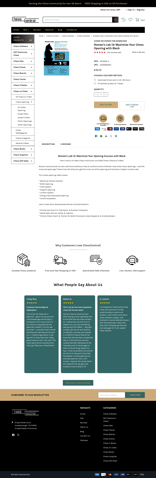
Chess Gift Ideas (21, 161)
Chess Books (19, 149)
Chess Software (20, 46)
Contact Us (72, 30)
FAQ (25, 30)
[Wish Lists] (131, 20)
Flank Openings (25, 121)
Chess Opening (22, 102)
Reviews (37, 30)
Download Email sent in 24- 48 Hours (114, 80)
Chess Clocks (19, 79)
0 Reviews (66, 144)
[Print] (106, 136)
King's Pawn (23, 114)
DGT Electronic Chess (20, 53)
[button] (132, 106)
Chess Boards (19, 73)
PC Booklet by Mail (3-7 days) (110, 83)
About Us (49, 30)
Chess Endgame (23, 138)
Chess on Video (20, 91)
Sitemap (84, 440)
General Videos (22, 143)
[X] (111, 136)
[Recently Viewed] (124, 20)
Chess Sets (18, 61)
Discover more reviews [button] (78, 382)
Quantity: (99, 89)
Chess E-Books (20, 85)
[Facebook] (96, 136)
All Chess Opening (22, 108)
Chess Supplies (20, 155)
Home (16, 30)
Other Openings (25, 125)
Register (141, 10)
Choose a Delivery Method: (108, 75)
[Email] (101, 136)
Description (48, 144)
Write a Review (138, 52)
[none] (56, 57)
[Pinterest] (116, 136)
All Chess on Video (24, 97)
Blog (60, 30)
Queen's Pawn (24, 117)
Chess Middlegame (21, 131)
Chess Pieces (19, 67)
